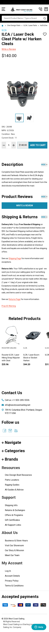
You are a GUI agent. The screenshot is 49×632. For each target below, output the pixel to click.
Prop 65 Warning (9, 306)
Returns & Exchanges (15, 510)
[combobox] (24, 18)
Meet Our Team (12, 555)
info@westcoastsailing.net (17, 405)
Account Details (12, 576)
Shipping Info (11, 505)
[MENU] (3, 9)
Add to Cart (38, 145)
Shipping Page (15, 258)
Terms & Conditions (14, 585)
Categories (15, 450)
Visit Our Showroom (14, 545)
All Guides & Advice (14, 489)
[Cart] (46, 9)
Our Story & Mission (14, 550)
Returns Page (14, 299)
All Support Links (13, 525)
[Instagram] (10, 430)
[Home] (3, 25)
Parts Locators (12, 480)
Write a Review (9, 49)
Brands (11, 459)
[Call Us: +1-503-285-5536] (40, 9)
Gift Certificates (12, 520)
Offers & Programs (14, 515)
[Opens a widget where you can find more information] (38, 627)
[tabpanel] (33, 349)
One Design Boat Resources (18, 475)
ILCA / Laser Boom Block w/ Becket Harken (31, 358)
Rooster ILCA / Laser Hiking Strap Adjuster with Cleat (11, 358)
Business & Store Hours (16, 540)
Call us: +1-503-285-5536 (17, 400)
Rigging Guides (12, 484)
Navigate (13, 442)
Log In (8, 571)
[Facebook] (4, 430)
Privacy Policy (12, 580)
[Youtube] (16, 430)
